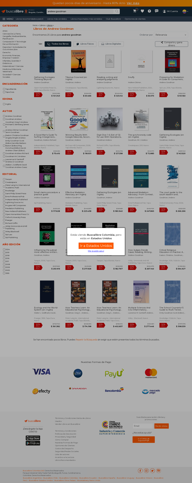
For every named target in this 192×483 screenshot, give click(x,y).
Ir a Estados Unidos (96, 246)
